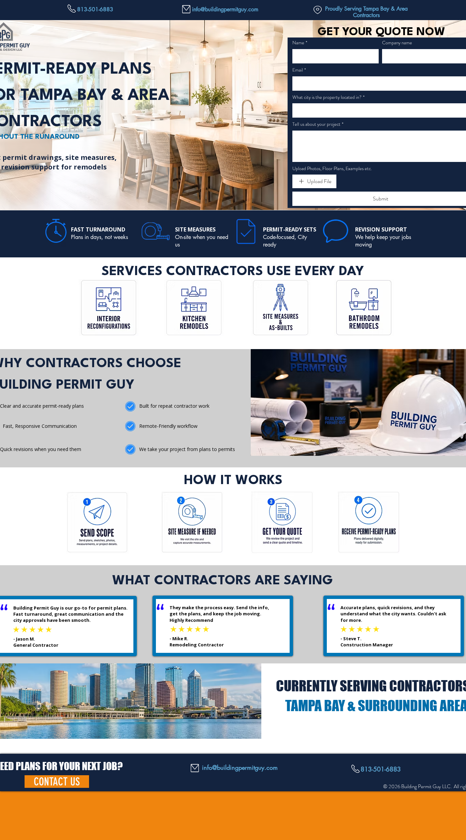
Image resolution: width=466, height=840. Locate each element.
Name (299, 43)
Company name (397, 43)
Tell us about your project (318, 124)
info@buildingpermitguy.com (225, 9)
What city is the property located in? (328, 97)
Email (299, 70)
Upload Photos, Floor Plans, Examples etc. (332, 168)
